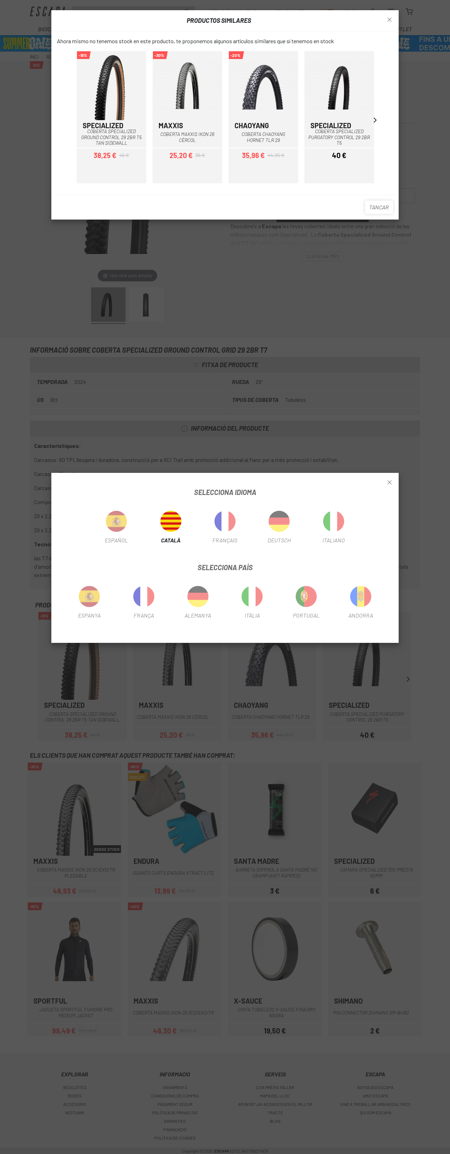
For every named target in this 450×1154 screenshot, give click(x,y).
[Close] (389, 482)
